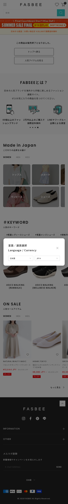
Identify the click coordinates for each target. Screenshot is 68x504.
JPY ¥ (39, 258)
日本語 (12, 258)
